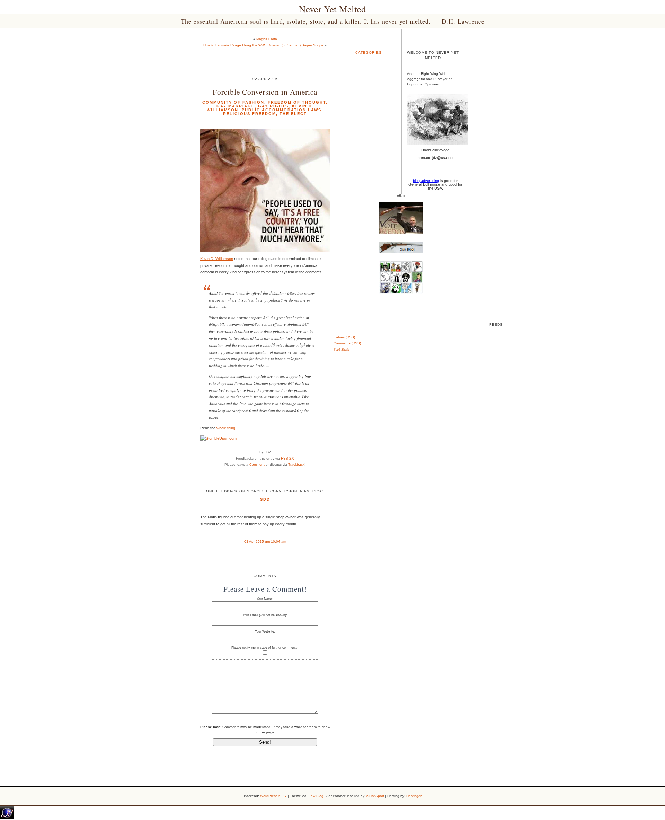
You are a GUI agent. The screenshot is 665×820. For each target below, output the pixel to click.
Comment (257, 464)
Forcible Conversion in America (265, 92)
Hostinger (414, 796)
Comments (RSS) (347, 343)
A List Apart (375, 796)
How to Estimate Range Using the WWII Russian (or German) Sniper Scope (263, 45)
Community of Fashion (233, 102)
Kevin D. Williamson (216, 258)
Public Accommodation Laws (281, 110)
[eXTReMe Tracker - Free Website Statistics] (7, 818)
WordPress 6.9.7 (273, 796)
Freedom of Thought (297, 102)
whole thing (225, 428)
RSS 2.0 (287, 458)
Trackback (296, 464)
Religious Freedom (249, 114)
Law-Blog (316, 796)
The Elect (293, 114)
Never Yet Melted (332, 9)
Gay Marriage (235, 106)
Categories (368, 52)
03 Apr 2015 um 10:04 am (265, 541)
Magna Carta (266, 39)
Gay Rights (273, 106)
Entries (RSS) (344, 337)
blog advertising (426, 180)
